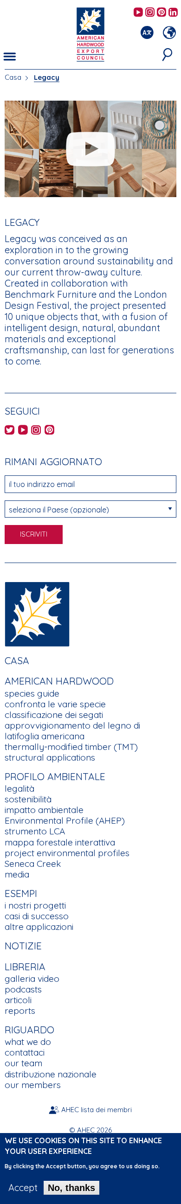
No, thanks (71, 1188)
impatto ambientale (44, 809)
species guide (32, 693)
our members (33, 1084)
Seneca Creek (33, 863)
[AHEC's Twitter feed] (9, 430)
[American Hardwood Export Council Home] (90, 33)
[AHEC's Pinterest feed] (161, 13)
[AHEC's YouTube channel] (138, 13)
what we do (28, 1041)
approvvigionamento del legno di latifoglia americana (72, 731)
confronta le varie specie (55, 704)
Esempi (21, 893)
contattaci (25, 1052)
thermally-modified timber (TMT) (71, 746)
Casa (13, 77)
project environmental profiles (67, 852)
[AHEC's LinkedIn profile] (173, 13)
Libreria (25, 967)
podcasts (23, 989)
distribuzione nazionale (51, 1074)
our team (23, 1063)
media (17, 874)
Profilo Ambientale (55, 776)
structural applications (50, 757)
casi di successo (37, 916)
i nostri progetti (35, 905)
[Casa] (37, 613)
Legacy (46, 77)
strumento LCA (35, 831)
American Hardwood (59, 681)
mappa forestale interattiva (60, 842)
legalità (19, 788)
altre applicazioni (39, 926)
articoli (18, 999)
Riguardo (29, 1030)
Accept (23, 1187)
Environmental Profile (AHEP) (65, 820)
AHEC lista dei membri (96, 1109)
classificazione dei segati (54, 714)
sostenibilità (28, 799)
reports (20, 1010)
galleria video (32, 978)
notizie (23, 946)
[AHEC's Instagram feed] (150, 13)
